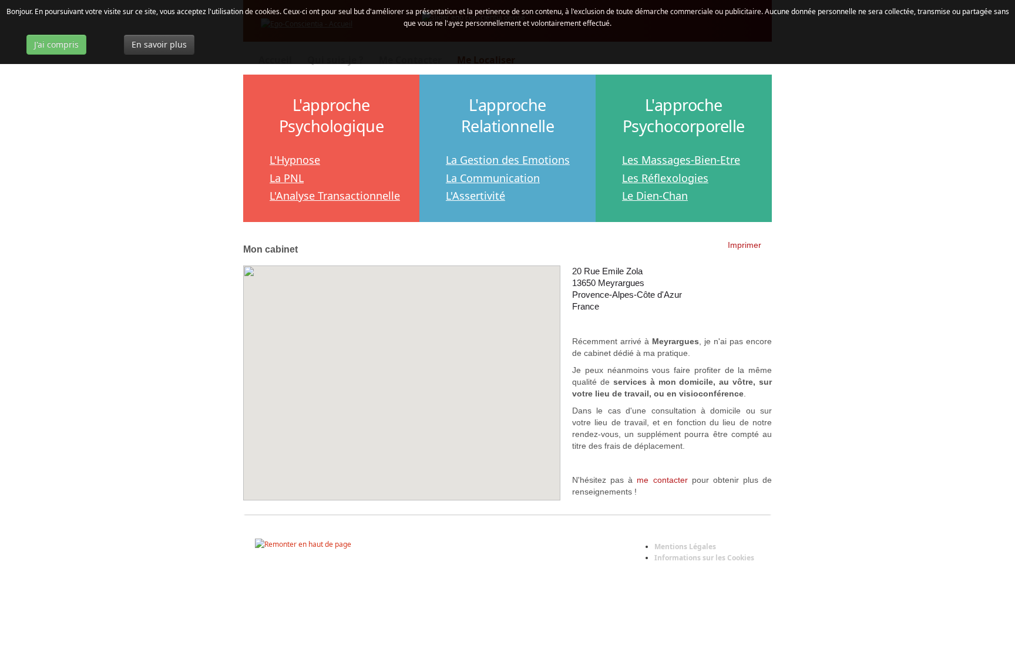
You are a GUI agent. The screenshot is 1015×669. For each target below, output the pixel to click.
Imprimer (744, 245)
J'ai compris (56, 44)
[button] (402, 376)
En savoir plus (159, 44)
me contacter (662, 480)
